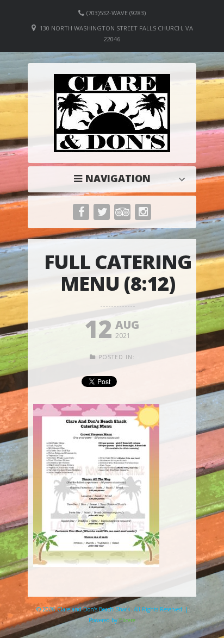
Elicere (127, 620)
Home (114, 178)
